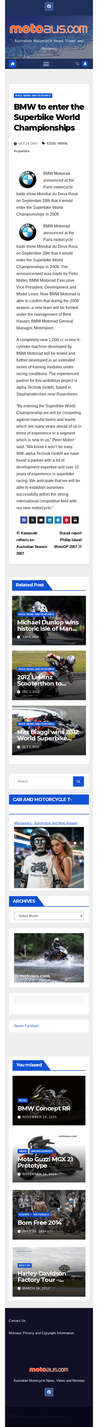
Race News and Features (33, 95)
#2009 (51, 143)
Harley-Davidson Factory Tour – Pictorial (42, 1280)
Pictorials (41, 1214)
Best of (24, 1265)
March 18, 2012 (36, 1288)
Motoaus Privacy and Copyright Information (41, 1333)
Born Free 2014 (40, 1222)
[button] (77, 64)
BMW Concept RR (44, 1108)
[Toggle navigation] (46, 63)
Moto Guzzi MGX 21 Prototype (45, 1162)
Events (24, 1214)
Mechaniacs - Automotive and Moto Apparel (45, 823)
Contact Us (17, 1321)
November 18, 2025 (39, 1117)
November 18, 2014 (39, 1174)
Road (22, 1100)
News (23, 1151)
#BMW (62, 143)
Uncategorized (42, 1151)
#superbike (22, 151)
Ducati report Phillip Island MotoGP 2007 (68, 540)
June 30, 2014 (34, 1231)
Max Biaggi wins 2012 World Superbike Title (48, 738)
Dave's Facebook (26, 1026)
